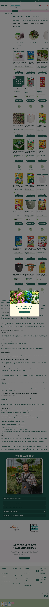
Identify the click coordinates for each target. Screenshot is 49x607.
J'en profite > (24, 312)
